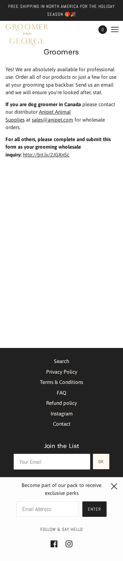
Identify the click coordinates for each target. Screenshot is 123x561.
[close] (114, 486)
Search (61, 361)
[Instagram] (67, 543)
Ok (101, 461)
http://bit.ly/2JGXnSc (46, 155)
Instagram (62, 413)
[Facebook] (56, 543)
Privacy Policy (61, 372)
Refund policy (61, 403)
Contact (61, 424)
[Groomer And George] (27, 35)
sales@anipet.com (52, 120)
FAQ (61, 393)
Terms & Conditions (61, 382)
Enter (94, 509)
